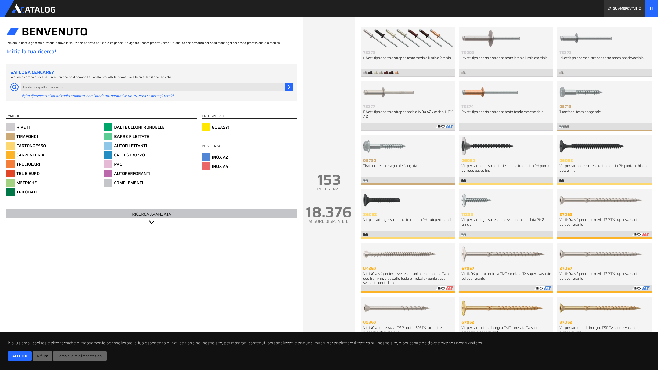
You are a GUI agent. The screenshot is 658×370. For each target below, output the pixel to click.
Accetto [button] (20, 356)
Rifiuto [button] (42, 356)
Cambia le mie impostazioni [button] (80, 356)
